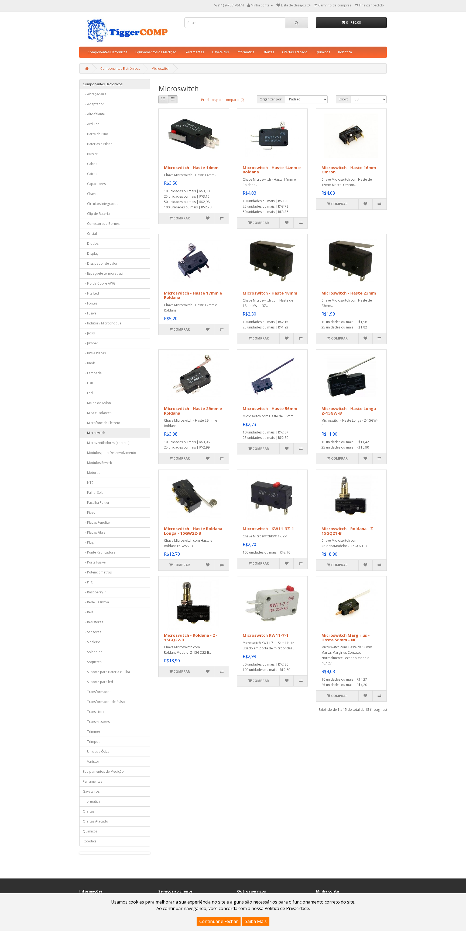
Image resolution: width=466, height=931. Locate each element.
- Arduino (91, 124)
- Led (88, 393)
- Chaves (90, 193)
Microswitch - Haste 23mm (348, 293)
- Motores (91, 472)
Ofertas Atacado (294, 52)
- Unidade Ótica (96, 751)
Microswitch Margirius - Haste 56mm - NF (345, 637)
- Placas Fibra (94, 532)
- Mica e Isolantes (97, 413)
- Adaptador (93, 104)
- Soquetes (92, 662)
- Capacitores (94, 183)
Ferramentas (194, 52)
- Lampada (92, 373)
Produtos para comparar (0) (222, 99)
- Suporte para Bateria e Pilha (106, 672)
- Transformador (97, 692)
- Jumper (90, 343)
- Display (90, 253)
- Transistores (94, 711)
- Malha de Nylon (97, 403)
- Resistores (93, 622)
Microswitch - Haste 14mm (191, 167)
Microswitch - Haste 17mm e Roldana (193, 295)
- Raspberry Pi (95, 592)
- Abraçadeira (94, 94)
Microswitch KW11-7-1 (266, 635)
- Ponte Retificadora (99, 552)
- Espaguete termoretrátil (103, 273)
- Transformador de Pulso (104, 701)
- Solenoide (92, 652)
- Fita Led (91, 293)
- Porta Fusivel (95, 562)
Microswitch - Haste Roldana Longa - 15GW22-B (193, 531)
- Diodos (90, 243)
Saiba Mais (256, 921)
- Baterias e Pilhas (97, 144)
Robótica (345, 52)
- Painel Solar (94, 492)
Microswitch (161, 68)
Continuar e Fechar (218, 921)
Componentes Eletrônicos (107, 52)
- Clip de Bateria (96, 213)
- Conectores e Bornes (101, 223)
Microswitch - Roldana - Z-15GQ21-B (348, 531)
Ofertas (268, 52)
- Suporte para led (98, 682)
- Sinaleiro (91, 642)
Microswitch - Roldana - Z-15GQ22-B (190, 637)
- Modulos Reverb (97, 462)
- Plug (88, 542)
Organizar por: (271, 99)
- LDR (88, 383)
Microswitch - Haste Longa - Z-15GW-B (350, 411)
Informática (245, 52)
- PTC (88, 582)
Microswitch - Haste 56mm (270, 408)
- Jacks (89, 333)
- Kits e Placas (94, 353)
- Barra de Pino (95, 134)
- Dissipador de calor (100, 263)
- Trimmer (91, 731)
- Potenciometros (97, 572)
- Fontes (90, 303)
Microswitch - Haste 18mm (270, 293)
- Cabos (90, 164)
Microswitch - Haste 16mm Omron (348, 170)
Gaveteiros (220, 52)
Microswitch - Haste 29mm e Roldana (193, 411)
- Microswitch (94, 432)
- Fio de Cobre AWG (99, 283)
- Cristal (90, 233)
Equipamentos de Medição (155, 52)
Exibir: (343, 99)
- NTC (88, 482)
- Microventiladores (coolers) (106, 442)
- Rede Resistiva (96, 602)
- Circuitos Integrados (100, 203)
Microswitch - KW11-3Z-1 (268, 528)
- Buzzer (90, 154)
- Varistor (91, 761)
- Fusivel (90, 313)
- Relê (88, 612)
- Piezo (89, 512)
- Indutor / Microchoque (102, 323)
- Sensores (92, 632)
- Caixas (90, 174)
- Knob (89, 363)
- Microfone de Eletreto (101, 423)
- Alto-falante (94, 114)
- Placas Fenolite (96, 522)
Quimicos (323, 52)
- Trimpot (91, 741)
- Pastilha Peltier (96, 502)
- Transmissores (96, 721)
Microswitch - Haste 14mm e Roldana (272, 170)
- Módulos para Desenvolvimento (109, 452)
